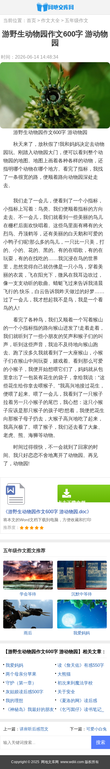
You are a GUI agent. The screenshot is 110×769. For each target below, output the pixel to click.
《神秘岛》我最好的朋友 (30, 709)
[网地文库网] (55, 6)
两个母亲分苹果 (21, 673)
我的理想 (14, 700)
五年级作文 (76, 20)
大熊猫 (64, 673)
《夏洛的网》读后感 (77, 700)
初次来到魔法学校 (75, 682)
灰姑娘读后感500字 (24, 691)
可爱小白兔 (96, 729)
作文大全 (50, 20)
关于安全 (66, 691)
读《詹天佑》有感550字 (80, 665)
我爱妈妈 (14, 665)
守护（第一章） (21, 682)
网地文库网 (50, 762)
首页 (31, 20)
